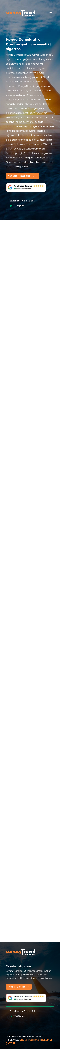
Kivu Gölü (31, 824)
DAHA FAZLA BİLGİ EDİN (22, 411)
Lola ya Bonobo (16, 694)
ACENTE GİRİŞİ (18, 987)
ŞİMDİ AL (13, 543)
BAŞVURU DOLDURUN (21, 176)
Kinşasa (10, 571)
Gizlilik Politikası (29, 1039)
